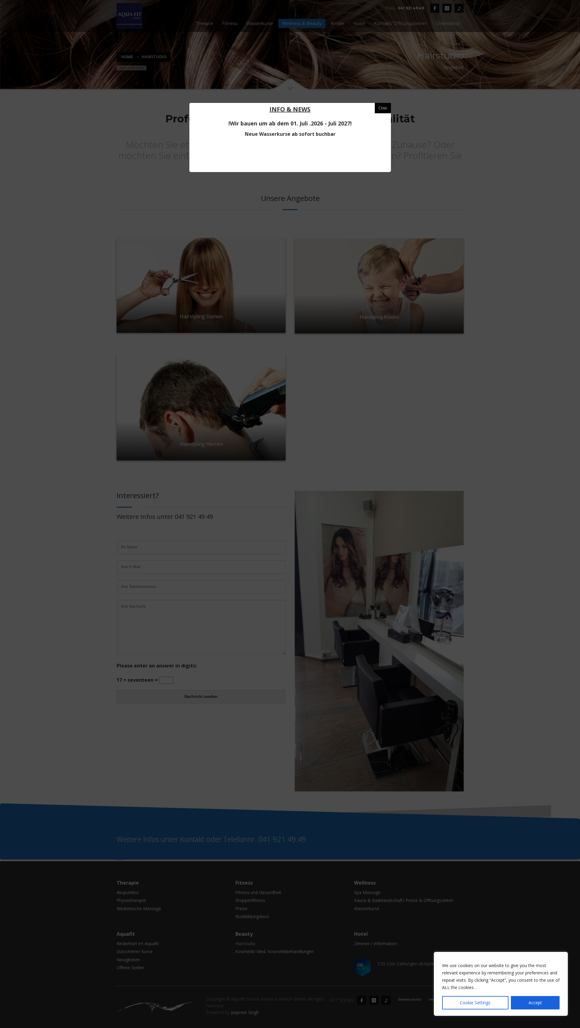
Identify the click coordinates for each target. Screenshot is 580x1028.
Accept (535, 1002)
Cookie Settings (475, 1002)
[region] (501, 984)
